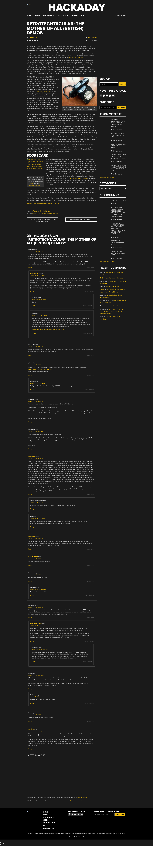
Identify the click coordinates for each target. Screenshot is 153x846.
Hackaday (76, 7)
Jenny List (33, 37)
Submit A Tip (49, 823)
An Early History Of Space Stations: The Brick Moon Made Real (118, 167)
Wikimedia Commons (35, 185)
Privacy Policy (92, 833)
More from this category (107, 177)
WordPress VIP (80, 837)
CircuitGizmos (33, 557)
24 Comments (117, 130)
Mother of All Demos (76, 57)
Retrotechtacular (45, 211)
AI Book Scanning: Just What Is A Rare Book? (118, 253)
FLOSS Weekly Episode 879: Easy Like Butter (117, 242)
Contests (63, 15)
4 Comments (116, 237)
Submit (74, 15)
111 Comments (117, 258)
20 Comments (117, 174)
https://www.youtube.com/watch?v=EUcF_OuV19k (43, 204)
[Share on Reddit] (35, 40)
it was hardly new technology (78, 178)
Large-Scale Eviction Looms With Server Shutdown (111, 311)
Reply (30, 268)
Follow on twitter (104, 95)
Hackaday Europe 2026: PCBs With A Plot (117, 135)
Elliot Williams (35, 273)
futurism (34, 213)
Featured (36, 211)
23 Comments (92, 37)
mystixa (31, 729)
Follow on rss (110, 95)
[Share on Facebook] (27, 40)
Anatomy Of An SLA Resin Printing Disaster (118, 146)
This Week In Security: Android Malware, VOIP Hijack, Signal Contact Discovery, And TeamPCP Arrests (118, 228)
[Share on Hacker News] (32, 40)
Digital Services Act (111, 833)
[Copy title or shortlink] (38, 40)
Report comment (91, 267)
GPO (39, 213)
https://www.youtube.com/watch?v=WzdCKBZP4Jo (48, 330)
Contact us (113, 95)
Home (29, 15)
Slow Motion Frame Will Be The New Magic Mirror (42, 221)
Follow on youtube (107, 95)
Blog (37, 15)
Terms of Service (101, 833)
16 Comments (117, 151)
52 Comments (117, 204)
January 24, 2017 (91, 41)
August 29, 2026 (120, 15)
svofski (102, 290)
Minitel (31, 183)
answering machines (43, 92)
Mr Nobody (103, 278)
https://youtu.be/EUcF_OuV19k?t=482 (40, 370)
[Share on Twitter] (30, 40)
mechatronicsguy (36, 623)
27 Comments (117, 162)
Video (46, 820)
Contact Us (48, 828)
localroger (31, 457)
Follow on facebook (101, 95)
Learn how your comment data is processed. (67, 801)
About (84, 15)
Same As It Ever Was (118, 200)
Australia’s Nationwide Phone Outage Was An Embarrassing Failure (118, 122)
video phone (53, 213)
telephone (45, 213)
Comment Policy (82, 797)
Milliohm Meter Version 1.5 (81, 219)
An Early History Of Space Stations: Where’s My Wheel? (118, 156)
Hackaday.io (49, 15)
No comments (117, 140)
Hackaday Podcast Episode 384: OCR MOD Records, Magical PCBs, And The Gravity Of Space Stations (118, 212)
